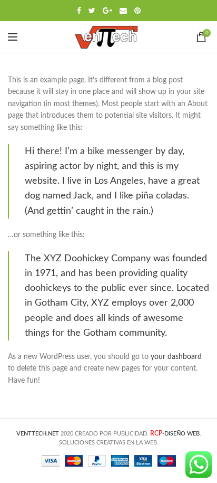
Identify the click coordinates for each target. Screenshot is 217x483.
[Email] (123, 10)
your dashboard (176, 357)
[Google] (107, 10)
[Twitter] (92, 10)
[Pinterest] (137, 10)
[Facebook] (79, 10)
